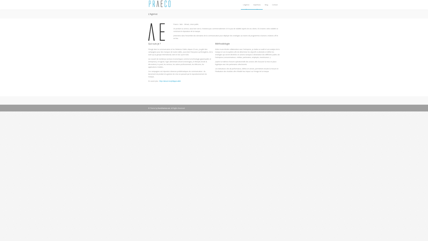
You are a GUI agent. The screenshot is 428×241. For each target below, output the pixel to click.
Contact (275, 5)
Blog (266, 5)
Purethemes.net (164, 108)
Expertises (257, 5)
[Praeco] (159, 6)
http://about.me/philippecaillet (170, 81)
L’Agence (246, 5)
